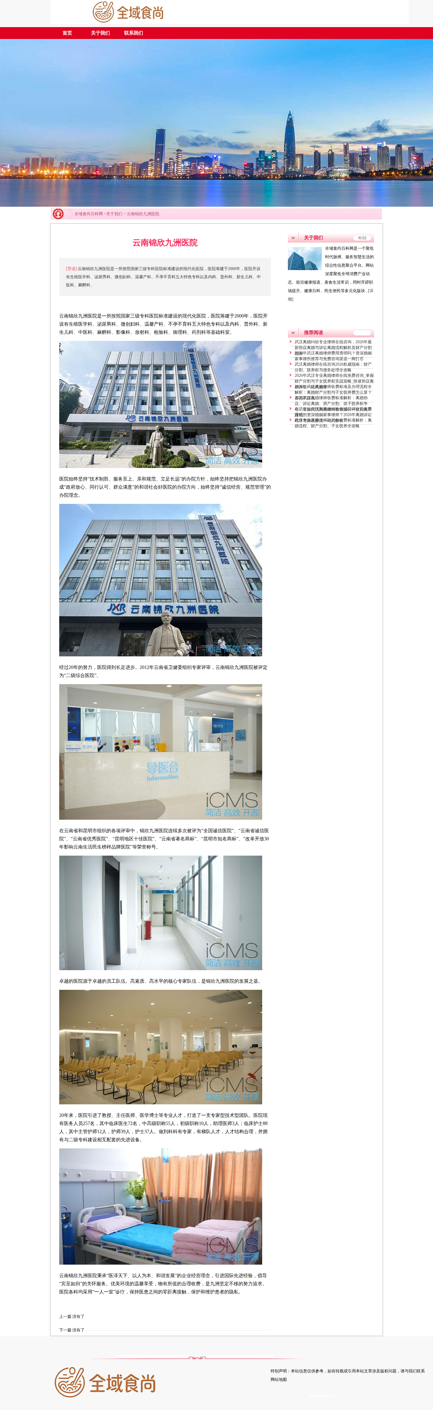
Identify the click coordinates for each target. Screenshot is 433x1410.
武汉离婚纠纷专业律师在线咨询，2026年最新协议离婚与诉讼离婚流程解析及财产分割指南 (333, 348)
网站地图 (279, 1379)
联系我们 (133, 33)
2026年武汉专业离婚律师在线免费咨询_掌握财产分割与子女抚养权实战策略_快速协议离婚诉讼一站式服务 (334, 381)
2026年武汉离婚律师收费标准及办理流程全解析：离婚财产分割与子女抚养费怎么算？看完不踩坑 (333, 392)
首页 (67, 33)
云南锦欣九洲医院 (143, 213)
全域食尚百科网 (88, 213)
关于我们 (100, 33)
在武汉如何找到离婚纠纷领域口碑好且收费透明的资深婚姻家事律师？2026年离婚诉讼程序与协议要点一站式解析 (333, 415)
